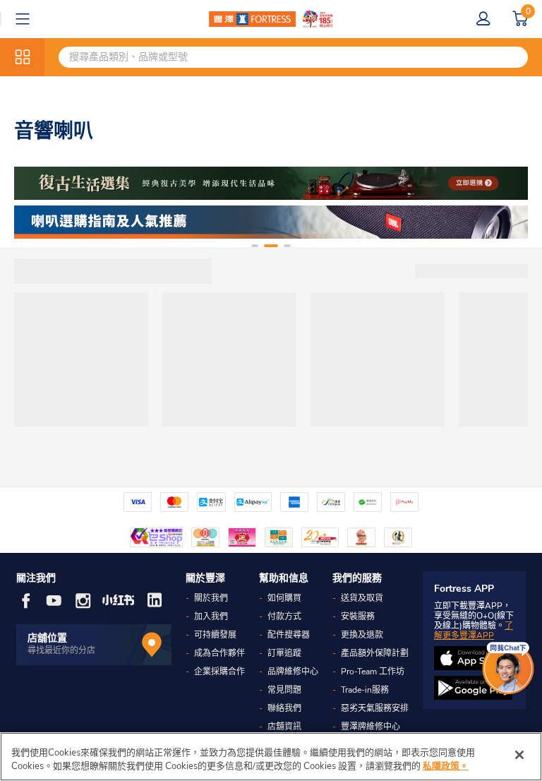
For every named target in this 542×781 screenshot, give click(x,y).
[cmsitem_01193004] (271, 183)
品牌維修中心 (292, 671)
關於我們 (211, 598)
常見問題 (284, 690)
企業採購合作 (219, 671)
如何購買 (284, 598)
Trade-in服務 (365, 690)
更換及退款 (362, 634)
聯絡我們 (284, 708)
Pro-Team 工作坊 (372, 671)
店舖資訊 (284, 726)
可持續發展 (215, 634)
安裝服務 (358, 616)
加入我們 (211, 616)
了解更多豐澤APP (473, 630)
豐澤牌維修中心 (370, 726)
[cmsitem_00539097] (271, 222)
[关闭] (519, 754)
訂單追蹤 (284, 653)
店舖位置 (47, 638)
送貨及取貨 (362, 598)
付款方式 (284, 616)
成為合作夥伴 (219, 653)
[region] (271, 756)
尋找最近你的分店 (61, 650)
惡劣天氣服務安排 (375, 708)
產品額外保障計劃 (375, 653)
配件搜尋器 (288, 634)
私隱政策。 (446, 766)
